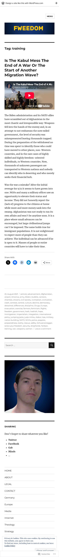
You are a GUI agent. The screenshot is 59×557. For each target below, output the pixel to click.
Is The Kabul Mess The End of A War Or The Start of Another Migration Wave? (27, 67)
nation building (12, 320)
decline (35, 303)
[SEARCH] (51, 345)
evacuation (10, 308)
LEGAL (8, 484)
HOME (8, 470)
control (21, 303)
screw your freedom (13, 326)
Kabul (38, 317)
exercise (19, 308)
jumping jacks (17, 317)
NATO (22, 320)
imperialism (22, 314)
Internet (9, 518)
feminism (35, 308)
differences (19, 305)
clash (7, 303)
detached (9, 305)
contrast (13, 303)
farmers (26, 308)
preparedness (11, 323)
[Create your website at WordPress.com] (29, 3)
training (8, 329)
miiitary (49, 317)
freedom (8, 311)
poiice (34, 320)
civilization (47, 300)
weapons (21, 329)
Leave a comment (43, 329)
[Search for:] (27, 345)
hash (27, 311)
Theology (10, 524)
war (14, 329)
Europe (44, 305)
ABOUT (8, 477)
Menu (50, 16)
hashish (33, 311)
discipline (29, 305)
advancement (34, 294)
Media (8, 511)
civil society (26, 300)
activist (23, 294)
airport (8, 297)
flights (43, 308)
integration (34, 314)
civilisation (36, 300)
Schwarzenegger (44, 323)
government (18, 311)
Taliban (44, 326)
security (26, 326)
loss (43, 317)
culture (28, 303)
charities (8, 300)
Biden (28, 297)
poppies (41, 320)
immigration (10, 314)
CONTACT (10, 491)
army (22, 297)
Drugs (37, 305)
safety (33, 323)
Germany (10, 497)
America (15, 297)
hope (40, 311)
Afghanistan (46, 294)
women (29, 329)
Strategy (9, 531)
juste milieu (29, 317)
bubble (35, 297)
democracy (45, 303)
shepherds (35, 326)
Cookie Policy (9, 546)
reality (20, 323)
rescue (27, 323)
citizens (16, 300)
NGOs (28, 320)
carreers (42, 297)
